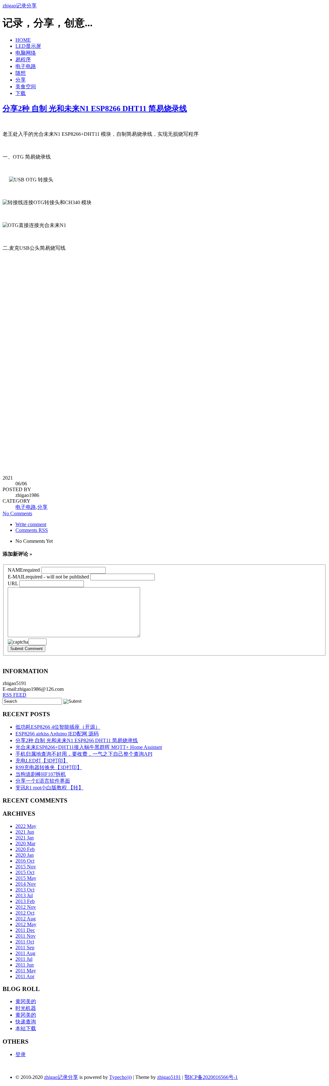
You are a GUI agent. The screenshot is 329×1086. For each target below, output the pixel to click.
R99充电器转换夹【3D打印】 (48, 767)
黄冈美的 (25, 1001)
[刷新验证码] (18, 642)
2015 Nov (25, 866)
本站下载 (25, 1028)
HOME (23, 40)
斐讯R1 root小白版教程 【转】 (49, 787)
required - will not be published (48, 576)
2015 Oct (24, 872)
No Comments (17, 513)
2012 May (25, 924)
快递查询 (25, 1021)
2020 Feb (25, 849)
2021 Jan (24, 837)
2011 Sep (24, 947)
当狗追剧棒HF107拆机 (40, 774)
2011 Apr (24, 976)
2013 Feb (25, 901)
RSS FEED (14, 695)
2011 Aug (25, 953)
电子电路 (25, 66)
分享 (20, 80)
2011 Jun (24, 965)
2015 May (25, 878)
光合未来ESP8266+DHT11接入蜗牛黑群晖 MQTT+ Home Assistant (88, 747)
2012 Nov (25, 907)
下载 (20, 93)
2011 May (25, 970)
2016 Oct (24, 861)
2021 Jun (24, 832)
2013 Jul (24, 895)
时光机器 (25, 1008)
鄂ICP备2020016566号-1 (211, 1077)
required (24, 570)
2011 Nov (25, 936)
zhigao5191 (169, 1077)
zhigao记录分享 (20, 5)
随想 (20, 73)
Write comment (30, 524)
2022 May (25, 826)
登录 (20, 1054)
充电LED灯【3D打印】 (41, 760)
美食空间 (25, 86)
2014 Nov (25, 884)
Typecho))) (120, 1077)
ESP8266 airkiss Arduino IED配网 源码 (57, 733)
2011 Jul (23, 959)
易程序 (23, 59)
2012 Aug (25, 918)
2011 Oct (24, 941)
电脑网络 (25, 53)
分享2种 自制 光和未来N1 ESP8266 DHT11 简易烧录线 (95, 108)
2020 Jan (24, 855)
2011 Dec (25, 930)
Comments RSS (31, 530)
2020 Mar (25, 843)
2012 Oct (24, 913)
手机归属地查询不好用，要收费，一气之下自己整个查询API (83, 754)
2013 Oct (24, 889)
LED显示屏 (28, 46)
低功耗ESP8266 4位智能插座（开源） (57, 727)
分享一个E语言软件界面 (42, 781)
